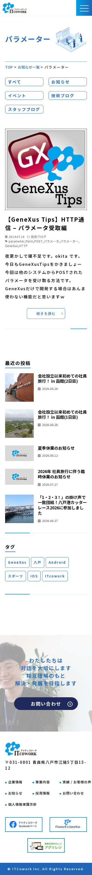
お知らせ (60, 82)
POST (38, 241)
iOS (34, 576)
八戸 (37, 562)
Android (57, 562)
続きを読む (46, 313)
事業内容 (43, 782)
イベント (17, 95)
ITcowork (55, 576)
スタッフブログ (24, 109)
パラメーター (69, 241)
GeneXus (11, 246)
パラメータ (51, 241)
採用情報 (43, 793)
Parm (29, 241)
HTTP (23, 246)
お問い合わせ (46, 703)
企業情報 (15, 782)
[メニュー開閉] (84, 8)
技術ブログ (62, 95)
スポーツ (15, 576)
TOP (9, 67)
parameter (17, 241)
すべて (14, 82)
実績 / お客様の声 (77, 782)
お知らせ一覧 (29, 67)
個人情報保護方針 (22, 804)
